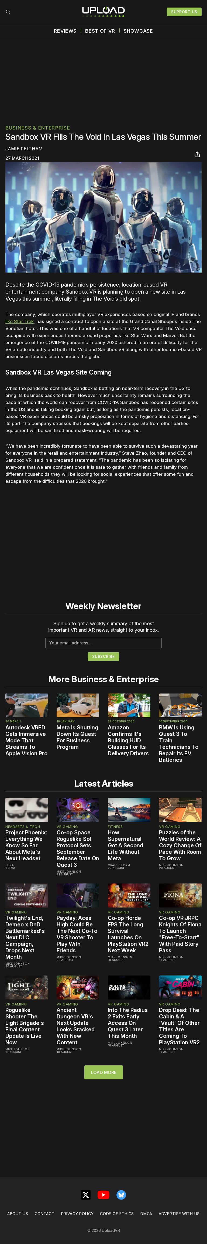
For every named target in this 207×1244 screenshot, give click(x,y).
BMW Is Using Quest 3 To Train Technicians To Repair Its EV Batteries (178, 743)
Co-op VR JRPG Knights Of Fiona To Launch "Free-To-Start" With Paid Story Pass (180, 934)
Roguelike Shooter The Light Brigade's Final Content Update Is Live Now (24, 1026)
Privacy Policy (77, 1213)
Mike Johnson (69, 871)
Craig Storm (119, 865)
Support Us (184, 11)
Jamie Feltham (24, 148)
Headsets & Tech (22, 826)
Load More (103, 1072)
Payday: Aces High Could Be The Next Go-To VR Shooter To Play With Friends (77, 934)
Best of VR (100, 31)
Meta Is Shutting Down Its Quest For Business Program (77, 737)
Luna (9, 865)
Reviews (65, 31)
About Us (17, 1213)
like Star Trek (19, 321)
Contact (45, 1213)
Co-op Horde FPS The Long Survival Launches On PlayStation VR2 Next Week (128, 934)
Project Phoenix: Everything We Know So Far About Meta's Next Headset (26, 845)
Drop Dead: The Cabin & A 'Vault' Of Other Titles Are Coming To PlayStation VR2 (179, 1026)
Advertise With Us (179, 1213)
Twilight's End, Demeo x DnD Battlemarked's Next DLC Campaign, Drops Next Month (25, 937)
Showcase (138, 31)
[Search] (8, 12)
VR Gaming (67, 826)
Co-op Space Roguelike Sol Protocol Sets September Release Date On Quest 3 (78, 848)
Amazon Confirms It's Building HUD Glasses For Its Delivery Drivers (128, 740)
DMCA (146, 1213)
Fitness (115, 826)
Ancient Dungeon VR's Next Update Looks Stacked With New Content (76, 1026)
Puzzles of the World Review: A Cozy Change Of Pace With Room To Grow (180, 845)
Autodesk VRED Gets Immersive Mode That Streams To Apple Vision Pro (26, 740)
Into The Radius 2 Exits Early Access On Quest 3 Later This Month (128, 1023)
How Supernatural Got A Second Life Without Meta (125, 845)
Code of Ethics (117, 1213)
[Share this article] (197, 154)
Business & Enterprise (37, 128)
